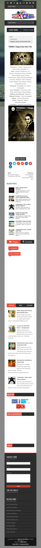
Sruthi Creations (11, 523)
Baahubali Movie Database (14, 510)
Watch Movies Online (12, 516)
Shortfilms (13, 39)
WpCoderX (23, 542)
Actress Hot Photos (12, 513)
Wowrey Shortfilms (23, 539)
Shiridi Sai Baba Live (12, 519)
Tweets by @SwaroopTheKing (14, 495)
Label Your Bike (11, 532)
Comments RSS (24, 544)
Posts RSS (15, 544)
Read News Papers (12, 529)
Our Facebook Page (12, 504)
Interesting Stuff (11, 526)
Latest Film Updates (12, 507)
